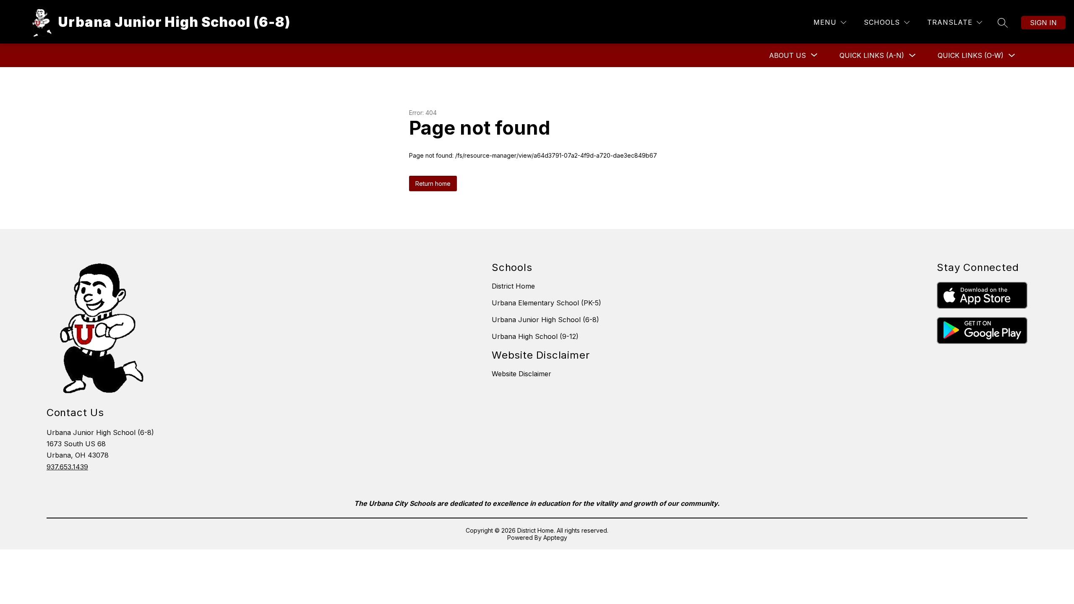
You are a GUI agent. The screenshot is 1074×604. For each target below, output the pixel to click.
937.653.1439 (67, 467)
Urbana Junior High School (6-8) (545, 319)
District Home (513, 286)
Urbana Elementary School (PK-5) (546, 303)
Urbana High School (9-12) (535, 336)
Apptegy (555, 537)
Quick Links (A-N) (871, 55)
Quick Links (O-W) (971, 55)
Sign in (1043, 22)
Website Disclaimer (521, 374)
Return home (433, 183)
